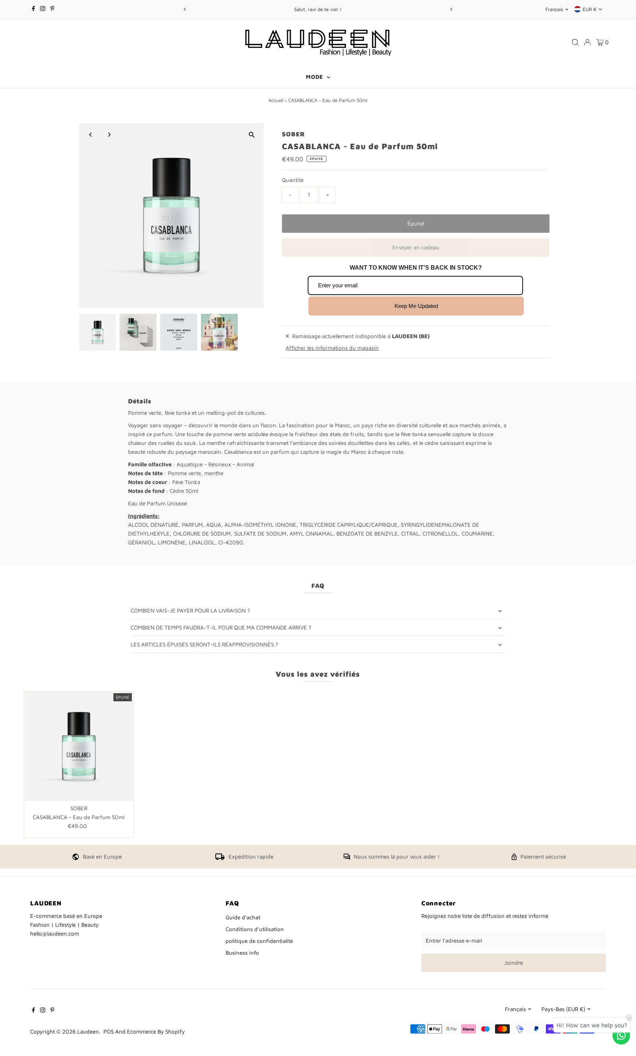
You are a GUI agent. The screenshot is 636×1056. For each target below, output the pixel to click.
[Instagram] (42, 9)
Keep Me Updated (416, 306)
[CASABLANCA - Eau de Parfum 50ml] (79, 746)
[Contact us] (621, 1035)
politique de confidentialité (259, 941)
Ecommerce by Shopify (156, 1031)
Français (554, 9)
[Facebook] (33, 9)
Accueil (275, 100)
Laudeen (88, 1031)
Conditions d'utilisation (255, 929)
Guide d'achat (243, 917)
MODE (315, 77)
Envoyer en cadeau (415, 247)
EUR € (590, 9)
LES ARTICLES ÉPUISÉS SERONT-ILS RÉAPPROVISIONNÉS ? (204, 644)
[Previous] (185, 9)
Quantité (293, 180)
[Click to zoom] (251, 135)
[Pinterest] (52, 9)
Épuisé (415, 223)
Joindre (513, 962)
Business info (242, 953)
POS (108, 1031)
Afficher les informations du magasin (332, 348)
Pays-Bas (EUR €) (563, 1009)
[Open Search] (575, 42)
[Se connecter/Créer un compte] (587, 42)
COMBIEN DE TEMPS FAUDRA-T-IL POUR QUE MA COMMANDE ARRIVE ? (221, 627)
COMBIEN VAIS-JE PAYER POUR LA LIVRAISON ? (190, 610)
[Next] (451, 9)
